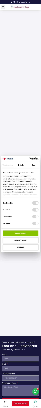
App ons (35, 406)
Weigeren (20, 247)
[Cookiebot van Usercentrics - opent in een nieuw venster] (29, 158)
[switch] (35, 209)
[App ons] (35, 401)
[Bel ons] (5, 401)
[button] (20, 2)
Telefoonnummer (8, 374)
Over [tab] (34, 165)
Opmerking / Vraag (9, 383)
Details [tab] (21, 165)
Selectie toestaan (20, 240)
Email (4, 364)
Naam (4, 354)
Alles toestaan (20, 233)
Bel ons (5, 406)
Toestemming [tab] (8, 165)
